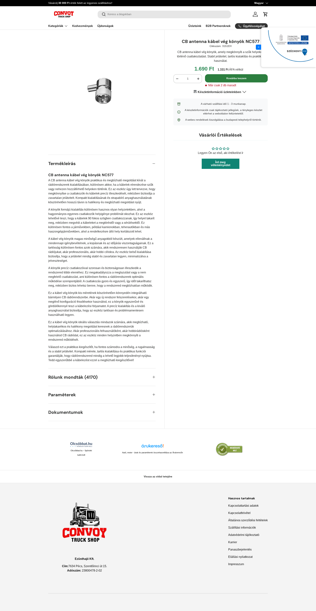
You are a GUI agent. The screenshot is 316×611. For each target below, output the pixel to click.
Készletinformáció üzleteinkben (219, 92)
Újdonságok (105, 26)
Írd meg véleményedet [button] (220, 164)
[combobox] (164, 14)
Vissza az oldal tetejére (158, 476)
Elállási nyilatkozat (240, 556)
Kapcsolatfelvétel (239, 512)
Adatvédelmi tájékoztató (243, 534)
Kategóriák (55, 26)
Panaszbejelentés (240, 549)
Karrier (232, 542)
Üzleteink (194, 26)
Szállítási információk (242, 527)
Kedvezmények (82, 26)
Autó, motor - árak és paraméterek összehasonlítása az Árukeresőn (152, 452)
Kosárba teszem (236, 78)
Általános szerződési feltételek (248, 520)
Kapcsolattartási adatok (243, 505)
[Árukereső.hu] (152, 447)
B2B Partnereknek (218, 26)
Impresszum (236, 564)
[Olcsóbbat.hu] (81, 444)
